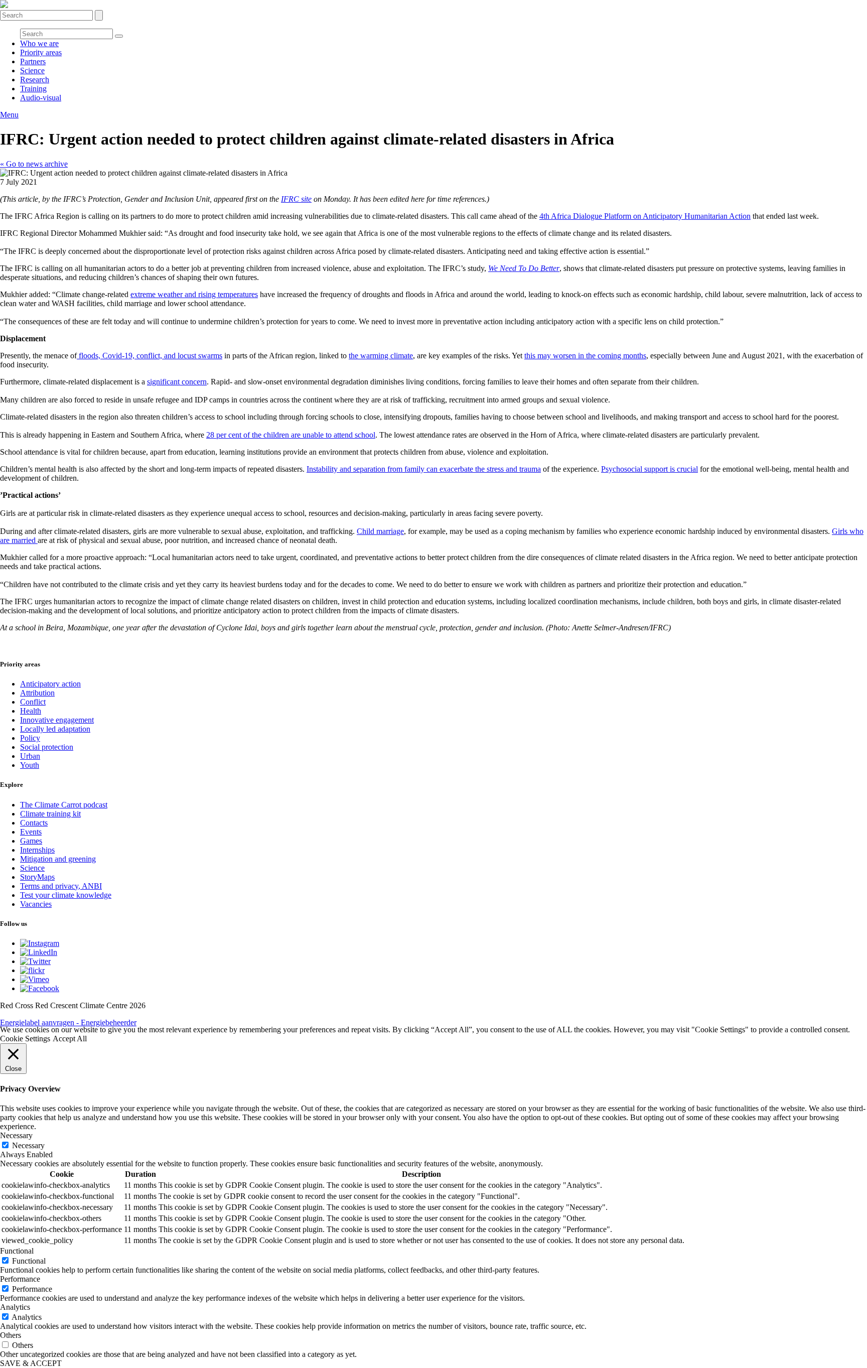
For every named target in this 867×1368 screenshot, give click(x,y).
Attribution (37, 693)
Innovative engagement (57, 720)
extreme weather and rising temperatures (194, 294)
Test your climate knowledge (65, 895)
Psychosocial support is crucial (649, 469)
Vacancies (36, 904)
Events (31, 832)
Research (34, 79)
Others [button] (10, 1335)
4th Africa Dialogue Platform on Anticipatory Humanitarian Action (645, 216)
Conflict (33, 702)
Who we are (39, 43)
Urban (30, 756)
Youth (29, 765)
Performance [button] (20, 1279)
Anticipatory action (50, 683)
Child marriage (380, 531)
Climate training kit (50, 813)
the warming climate (381, 355)
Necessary (28, 1145)
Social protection (46, 747)
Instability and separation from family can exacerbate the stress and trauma (424, 469)
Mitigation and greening (58, 859)
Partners (33, 61)
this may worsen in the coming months (585, 355)
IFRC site (296, 199)
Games (31, 841)
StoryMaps (37, 877)
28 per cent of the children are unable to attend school (290, 435)
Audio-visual (40, 97)
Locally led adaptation (55, 729)
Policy (30, 738)
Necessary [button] (16, 1135)
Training (33, 88)
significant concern (177, 381)
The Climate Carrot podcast (63, 804)
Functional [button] (17, 1251)
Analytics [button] (15, 1307)
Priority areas (41, 52)
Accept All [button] (70, 1038)
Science (32, 70)
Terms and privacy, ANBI (61, 886)
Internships (37, 850)
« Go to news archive (34, 164)
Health (30, 711)
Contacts (34, 822)
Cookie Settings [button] (25, 1038)
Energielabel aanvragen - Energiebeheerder (68, 1022)
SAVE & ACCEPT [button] (31, 1363)
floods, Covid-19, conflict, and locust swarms (149, 355)
